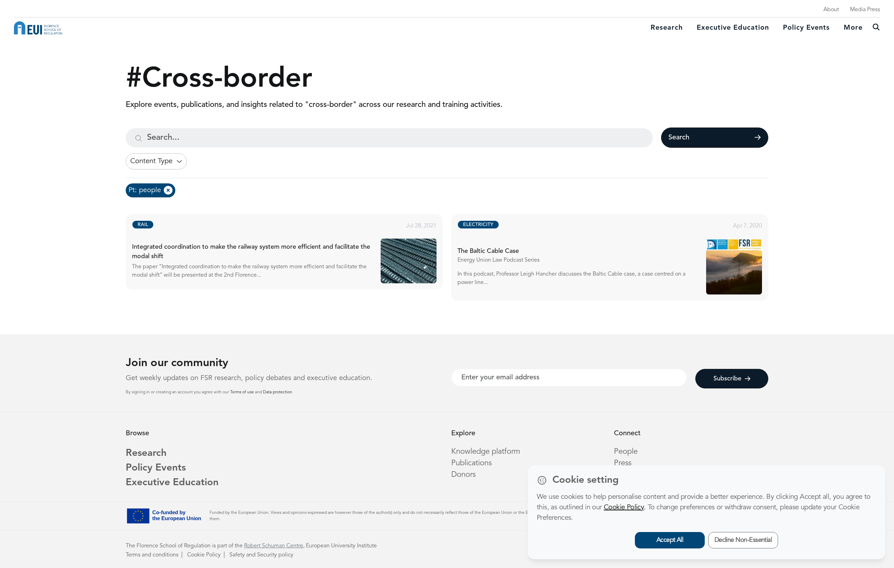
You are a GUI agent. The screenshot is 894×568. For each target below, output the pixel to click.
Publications (471, 463)
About (831, 10)
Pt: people (145, 190)
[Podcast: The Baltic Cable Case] (616, 257)
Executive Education (172, 483)
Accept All (670, 540)
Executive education (733, 27)
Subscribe (727, 379)
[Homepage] (38, 28)
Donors (463, 475)
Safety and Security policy (261, 555)
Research (667, 27)
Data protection (277, 392)
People (626, 452)
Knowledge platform (485, 452)
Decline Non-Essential (743, 540)
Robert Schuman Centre (273, 546)
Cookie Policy (204, 555)
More (853, 27)
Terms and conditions (152, 555)
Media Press (865, 10)
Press (622, 463)
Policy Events (806, 27)
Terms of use (242, 392)
